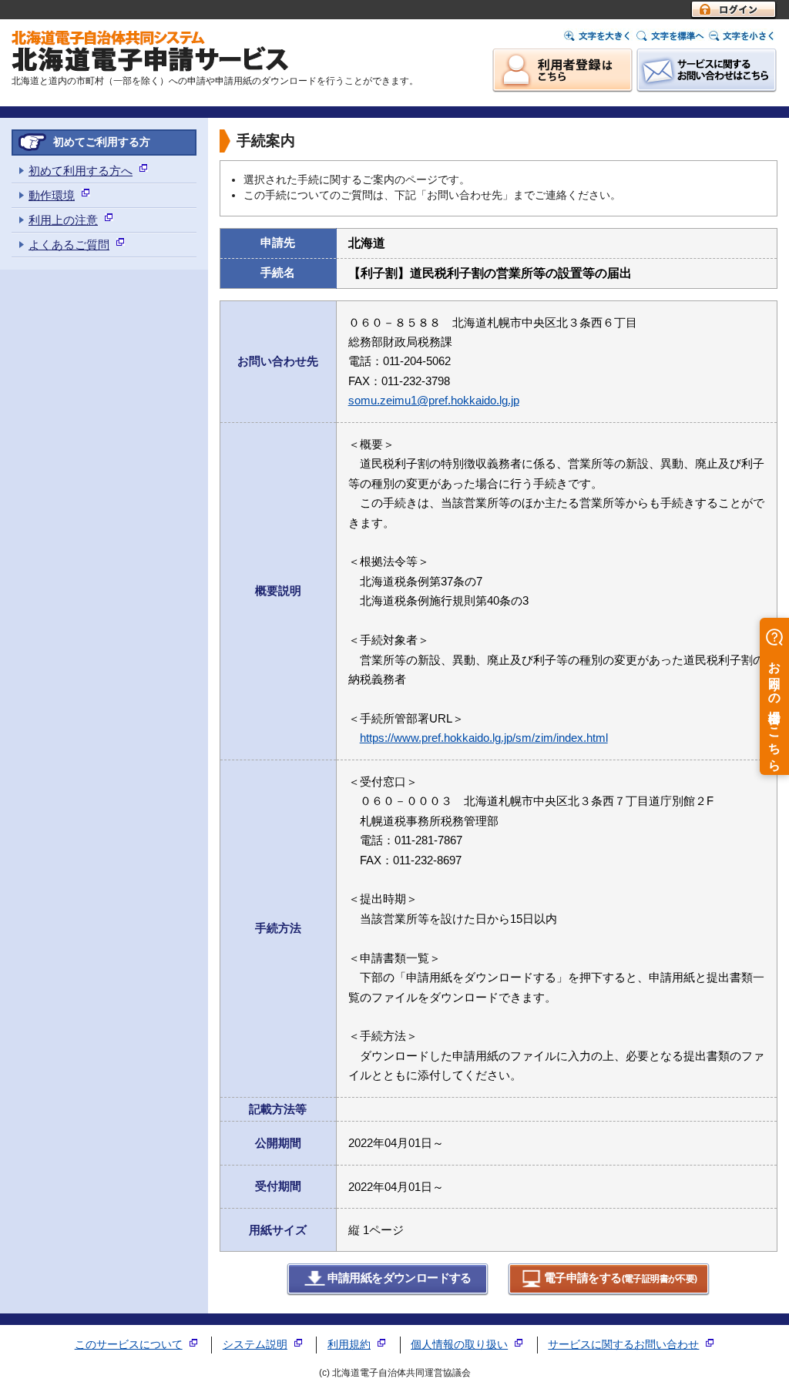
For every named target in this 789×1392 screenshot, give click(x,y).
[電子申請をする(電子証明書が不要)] (609, 1292)
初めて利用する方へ (81, 170)
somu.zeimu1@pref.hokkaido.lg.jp (433, 400)
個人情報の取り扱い (459, 1344)
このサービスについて (129, 1344)
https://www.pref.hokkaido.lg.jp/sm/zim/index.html (484, 737)
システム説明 (255, 1344)
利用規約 (349, 1344)
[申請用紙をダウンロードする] (388, 1292)
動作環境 (52, 195)
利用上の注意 (63, 219)
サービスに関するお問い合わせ (623, 1344)
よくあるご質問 (69, 244)
